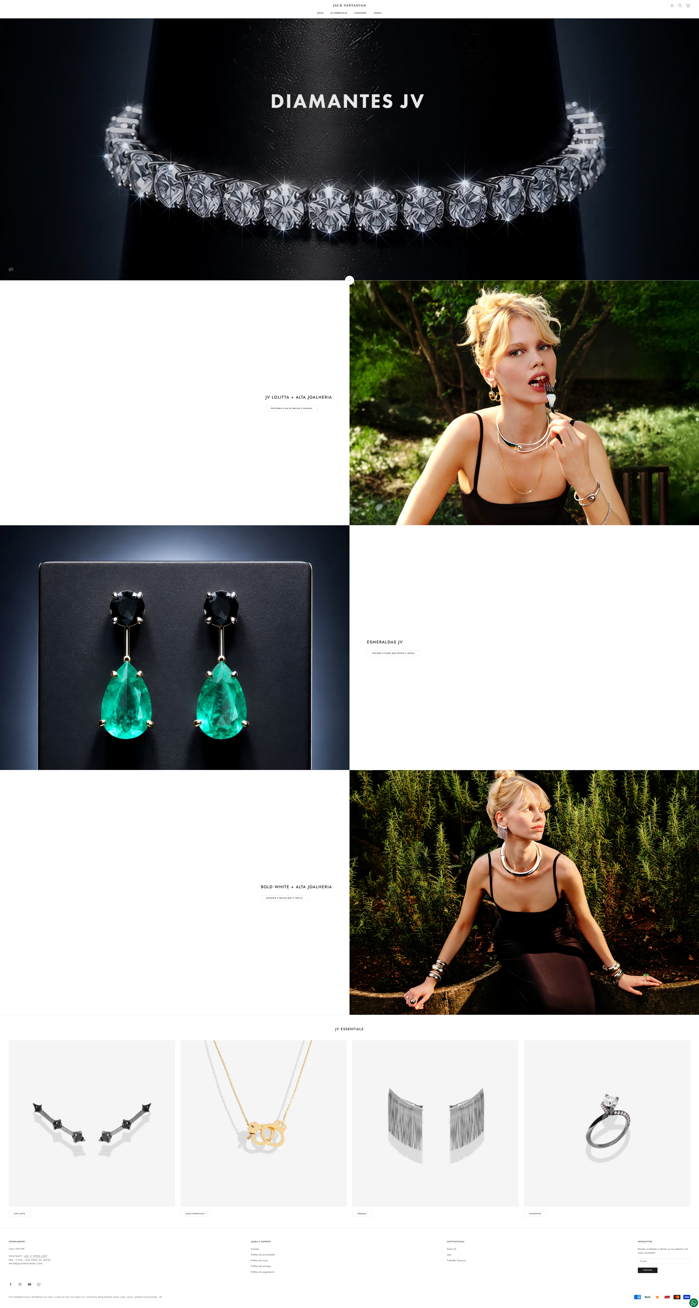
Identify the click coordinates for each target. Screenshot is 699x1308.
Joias (320, 12)
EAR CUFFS (19, 1213)
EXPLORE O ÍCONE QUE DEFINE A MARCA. (393, 653)
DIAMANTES (535, 1213)
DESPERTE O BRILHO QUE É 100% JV (284, 898)
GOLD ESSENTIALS (195, 1213)
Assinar (647, 1270)
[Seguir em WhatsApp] (39, 1284)
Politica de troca (259, 1260)
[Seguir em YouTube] (29, 1284)
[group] (349, 149)
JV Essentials (339, 12)
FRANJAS (362, 1213)
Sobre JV (451, 1249)
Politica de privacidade (263, 1254)
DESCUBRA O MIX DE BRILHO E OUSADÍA (291, 408)
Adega (378, 12)
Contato (255, 1249)
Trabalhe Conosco (456, 1260)
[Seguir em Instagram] (20, 1284)
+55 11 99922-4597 (35, 1256)
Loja (449, 1254)
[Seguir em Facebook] (10, 1284)
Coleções (360, 12)
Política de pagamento (262, 1272)
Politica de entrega (261, 1266)
